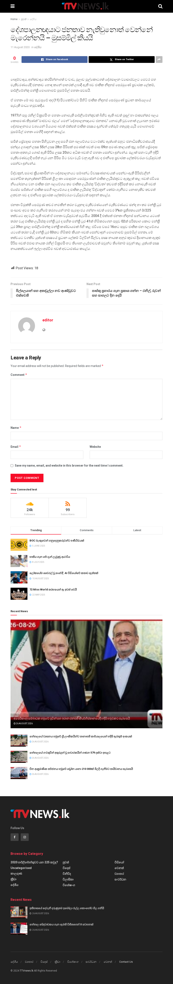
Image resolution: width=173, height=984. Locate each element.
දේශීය (33, 19)
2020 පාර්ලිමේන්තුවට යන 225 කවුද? (34, 862)
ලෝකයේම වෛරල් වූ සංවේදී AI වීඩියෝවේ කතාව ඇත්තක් (64, 573)
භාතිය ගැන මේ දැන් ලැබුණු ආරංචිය (50, 556)
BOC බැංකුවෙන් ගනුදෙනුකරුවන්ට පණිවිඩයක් (57, 540)
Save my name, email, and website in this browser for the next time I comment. (69, 465)
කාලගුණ (16, 873)
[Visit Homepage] (86, 6)
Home (14, 19)
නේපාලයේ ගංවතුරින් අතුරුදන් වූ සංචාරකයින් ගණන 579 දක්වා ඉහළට (70, 752)
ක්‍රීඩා (13, 879)
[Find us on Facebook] (15, 837)
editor (47, 320)
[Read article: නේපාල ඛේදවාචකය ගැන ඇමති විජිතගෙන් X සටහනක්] (19, 929)
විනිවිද (67, 873)
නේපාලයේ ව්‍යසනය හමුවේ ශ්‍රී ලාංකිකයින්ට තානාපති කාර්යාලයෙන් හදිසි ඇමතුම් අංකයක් (81, 736)
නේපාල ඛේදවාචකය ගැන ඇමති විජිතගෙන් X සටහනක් (61, 924)
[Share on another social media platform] (159, 59)
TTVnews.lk (26, 970)
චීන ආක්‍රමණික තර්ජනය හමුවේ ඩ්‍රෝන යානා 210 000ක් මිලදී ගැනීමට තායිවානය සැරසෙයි (81, 768)
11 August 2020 (20, 47)
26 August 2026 (24, 723)
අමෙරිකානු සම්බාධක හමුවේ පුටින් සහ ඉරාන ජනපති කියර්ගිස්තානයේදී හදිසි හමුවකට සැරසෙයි (72, 718)
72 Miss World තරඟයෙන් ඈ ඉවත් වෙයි (53, 589)
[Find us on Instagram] (25, 837)
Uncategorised (21, 868)
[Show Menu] (13, 6)
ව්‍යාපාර (119, 873)
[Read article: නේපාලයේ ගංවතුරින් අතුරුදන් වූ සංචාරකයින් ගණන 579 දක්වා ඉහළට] (19, 757)
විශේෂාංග (69, 885)
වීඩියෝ (119, 862)
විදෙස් (66, 868)
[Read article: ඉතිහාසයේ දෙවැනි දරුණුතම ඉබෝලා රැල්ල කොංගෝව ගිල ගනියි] (19, 912)
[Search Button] (160, 6)
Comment (19, 375)
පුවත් (23, 19)
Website (95, 446)
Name (16, 428)
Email (16, 447)
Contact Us (126, 961)
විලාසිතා (68, 879)
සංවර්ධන (120, 879)
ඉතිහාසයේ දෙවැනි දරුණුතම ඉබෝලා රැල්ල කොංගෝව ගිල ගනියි (67, 908)
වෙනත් (119, 868)
